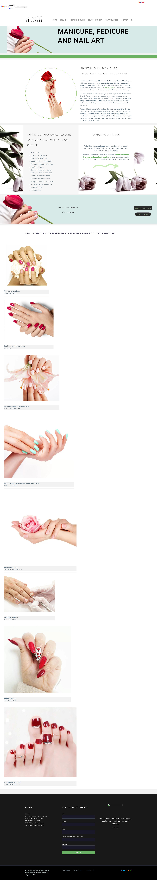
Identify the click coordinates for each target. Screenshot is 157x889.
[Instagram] (126, 870)
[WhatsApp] (131, 870)
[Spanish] (143, 2)
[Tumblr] (13, 252)
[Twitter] (7, 252)
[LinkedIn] (16, 252)
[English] (141, 2)
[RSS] (128, 870)
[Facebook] (5, 252)
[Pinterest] (10, 252)
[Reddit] (18, 252)
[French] (142, 2)
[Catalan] (139, 2)
